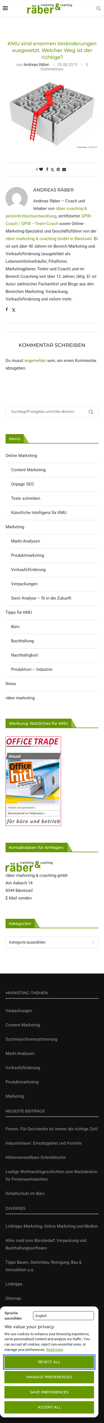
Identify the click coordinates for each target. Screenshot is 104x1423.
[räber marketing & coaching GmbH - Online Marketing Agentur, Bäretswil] (29, 864)
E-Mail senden (19, 898)
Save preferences (49, 1392)
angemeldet (35, 360)
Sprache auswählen (13, 1316)
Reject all (49, 1362)
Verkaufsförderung (28, 569)
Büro (15, 626)
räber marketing (20, 697)
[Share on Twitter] (52, 169)
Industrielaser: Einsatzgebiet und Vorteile (44, 1143)
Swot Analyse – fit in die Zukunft (41, 598)
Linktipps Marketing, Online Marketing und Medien (52, 1226)
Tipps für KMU (19, 612)
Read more (54, 1350)
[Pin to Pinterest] (58, 169)
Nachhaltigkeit (24, 655)
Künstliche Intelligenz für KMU (39, 512)
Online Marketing (21, 455)
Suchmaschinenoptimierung (31, 1039)
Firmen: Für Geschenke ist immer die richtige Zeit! (52, 1128)
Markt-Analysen (25, 541)
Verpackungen (24, 583)
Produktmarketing (27, 555)
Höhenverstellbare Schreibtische (36, 1157)
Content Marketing (28, 469)
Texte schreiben (25, 498)
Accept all (49, 1407)
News (11, 683)
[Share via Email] (64, 169)
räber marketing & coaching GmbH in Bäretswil (49, 238)
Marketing (15, 526)
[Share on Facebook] (47, 169)
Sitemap (13, 1298)
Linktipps (14, 1284)
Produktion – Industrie (31, 669)
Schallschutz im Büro (25, 1193)
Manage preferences (49, 1377)
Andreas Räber (36, 64)
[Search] (98, 8)
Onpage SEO (22, 484)
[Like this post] (41, 169)
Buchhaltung (22, 640)
